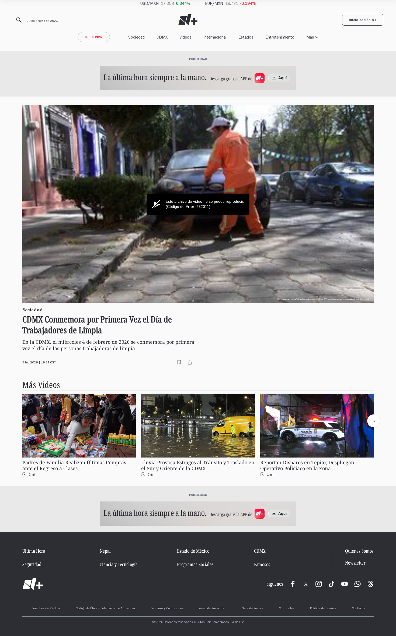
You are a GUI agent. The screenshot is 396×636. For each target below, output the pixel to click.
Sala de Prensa (252, 608)
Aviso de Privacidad (212, 608)
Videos (185, 37)
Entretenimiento (279, 37)
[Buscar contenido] (18, 20)
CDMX (162, 37)
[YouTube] (344, 584)
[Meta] (293, 584)
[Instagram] (318, 584)
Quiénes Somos (359, 551)
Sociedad (136, 37)
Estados (245, 37)
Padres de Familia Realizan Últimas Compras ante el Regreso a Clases (74, 465)
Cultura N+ (286, 608)
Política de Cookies (323, 608)
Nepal (105, 551)
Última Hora (33, 551)
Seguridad (31, 564)
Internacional (215, 37)
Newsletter (355, 563)
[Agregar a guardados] (179, 362)
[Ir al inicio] (32, 584)
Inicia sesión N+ (363, 20)
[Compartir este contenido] (190, 362)
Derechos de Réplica (46, 608)
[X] (306, 584)
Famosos (262, 564)
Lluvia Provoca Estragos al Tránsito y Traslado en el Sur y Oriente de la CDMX (198, 465)
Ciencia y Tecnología (119, 564)
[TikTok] (331, 584)
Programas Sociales (195, 564)
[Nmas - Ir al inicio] (188, 20)
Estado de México (193, 551)
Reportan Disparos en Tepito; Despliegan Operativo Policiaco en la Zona (307, 465)
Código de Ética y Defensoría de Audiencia (105, 608)
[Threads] (370, 584)
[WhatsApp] (357, 584)
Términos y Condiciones (167, 608)
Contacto (358, 608)
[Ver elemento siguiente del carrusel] (373, 420)
